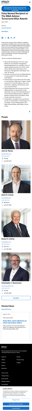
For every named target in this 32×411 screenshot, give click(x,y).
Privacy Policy (5, 375)
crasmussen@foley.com (7, 286)
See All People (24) (6, 28)
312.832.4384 (7, 293)
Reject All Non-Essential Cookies (16, 404)
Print (8, 38)
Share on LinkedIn (2, 38)
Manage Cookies (16, 399)
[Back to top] (30, 112)
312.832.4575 (7, 161)
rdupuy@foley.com (6, 242)
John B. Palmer (7, 151)
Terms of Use (4, 373)
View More (16, 298)
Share (14, 38)
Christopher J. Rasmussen (11, 283)
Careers (3, 362)
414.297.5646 (7, 205)
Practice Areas (20, 359)
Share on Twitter (5, 38)
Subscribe (4, 368)
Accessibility (4, 384)
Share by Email (11, 38)
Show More (4, 31)
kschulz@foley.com (6, 198)
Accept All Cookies (16, 408)
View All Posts (6, 309)
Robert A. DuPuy (7, 239)
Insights (19, 362)
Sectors (18, 356)
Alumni (3, 365)
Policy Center (4, 378)
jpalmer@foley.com (6, 154)
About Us (3, 356)
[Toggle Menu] (30, 2)
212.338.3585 (7, 249)
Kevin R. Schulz (7, 195)
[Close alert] (28, 8)
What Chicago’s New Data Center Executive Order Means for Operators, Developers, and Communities (15, 8)
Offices (3, 359)
